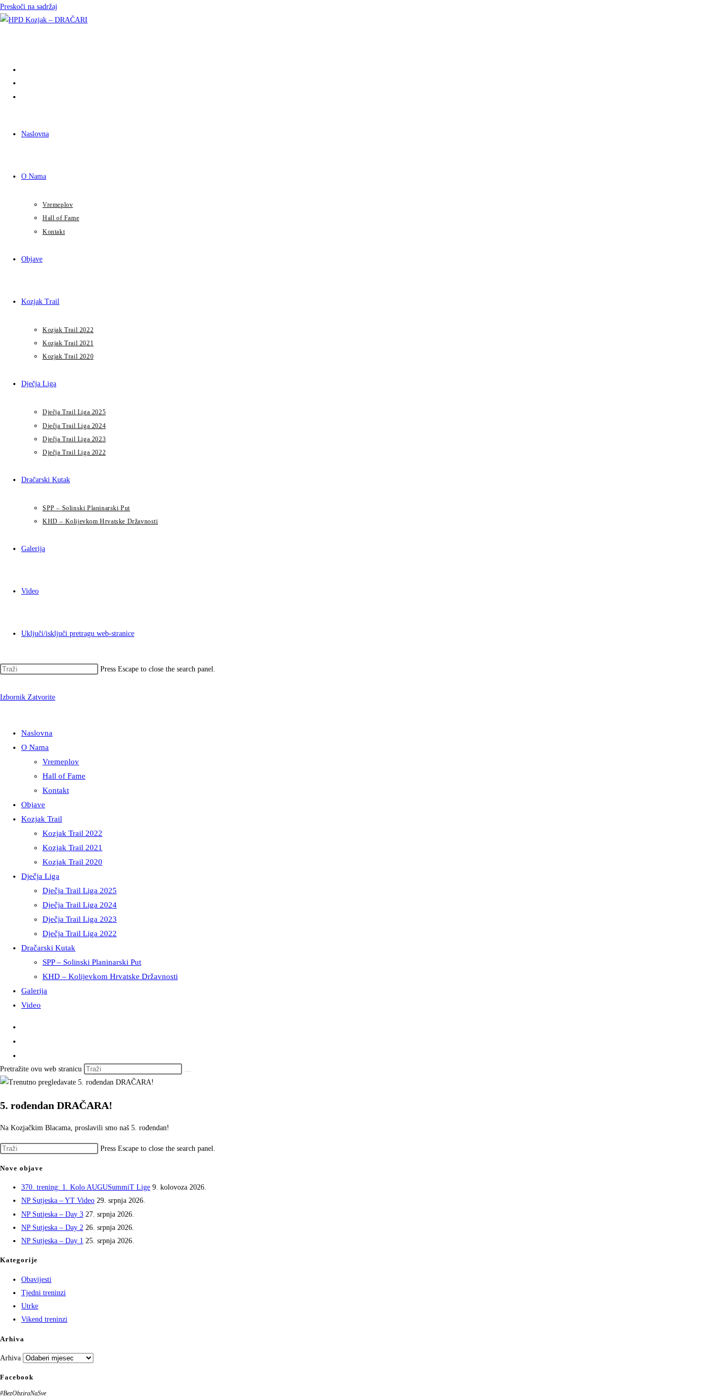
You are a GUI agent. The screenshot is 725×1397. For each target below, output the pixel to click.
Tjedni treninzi (43, 1293)
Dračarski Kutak (48, 948)
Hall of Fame (63, 776)
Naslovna (37, 733)
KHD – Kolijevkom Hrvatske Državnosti (110, 976)
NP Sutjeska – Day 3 (52, 1214)
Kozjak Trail (41, 819)
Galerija (34, 990)
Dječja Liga (40, 876)
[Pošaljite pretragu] (188, 1071)
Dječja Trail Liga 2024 (79, 905)
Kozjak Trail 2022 (72, 833)
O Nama (35, 747)
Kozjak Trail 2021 (72, 847)
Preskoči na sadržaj (28, 7)
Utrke (29, 1306)
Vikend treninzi (44, 1319)
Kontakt (55, 790)
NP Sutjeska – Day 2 (52, 1228)
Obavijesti (36, 1280)
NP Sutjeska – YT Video (57, 1200)
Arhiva (10, 1358)
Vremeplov (60, 761)
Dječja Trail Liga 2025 (79, 890)
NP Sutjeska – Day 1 (52, 1241)
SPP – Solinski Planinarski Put (91, 962)
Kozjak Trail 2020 (72, 862)
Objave (33, 804)
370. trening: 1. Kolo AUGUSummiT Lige (85, 1187)
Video (31, 1005)
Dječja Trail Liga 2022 (79, 933)
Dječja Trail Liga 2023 (79, 919)
